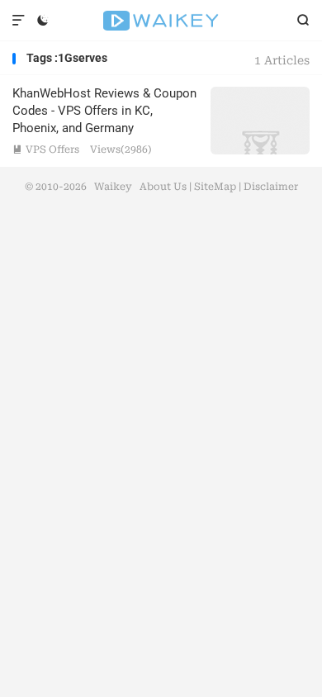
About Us (163, 186)
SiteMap (215, 186)
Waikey (161, 21)
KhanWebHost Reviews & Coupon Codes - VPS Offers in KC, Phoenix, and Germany (104, 110)
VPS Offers (45, 149)
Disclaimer (271, 186)
